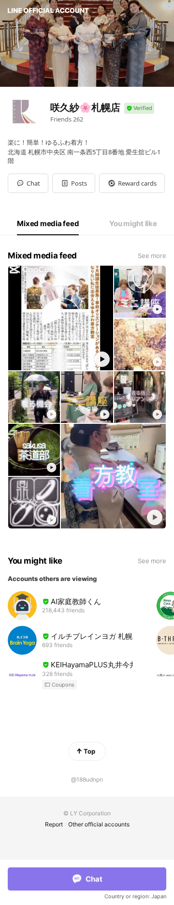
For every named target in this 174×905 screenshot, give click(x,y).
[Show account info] (139, 108)
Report (54, 824)
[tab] (48, 223)
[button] (73, 183)
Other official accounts (99, 824)
